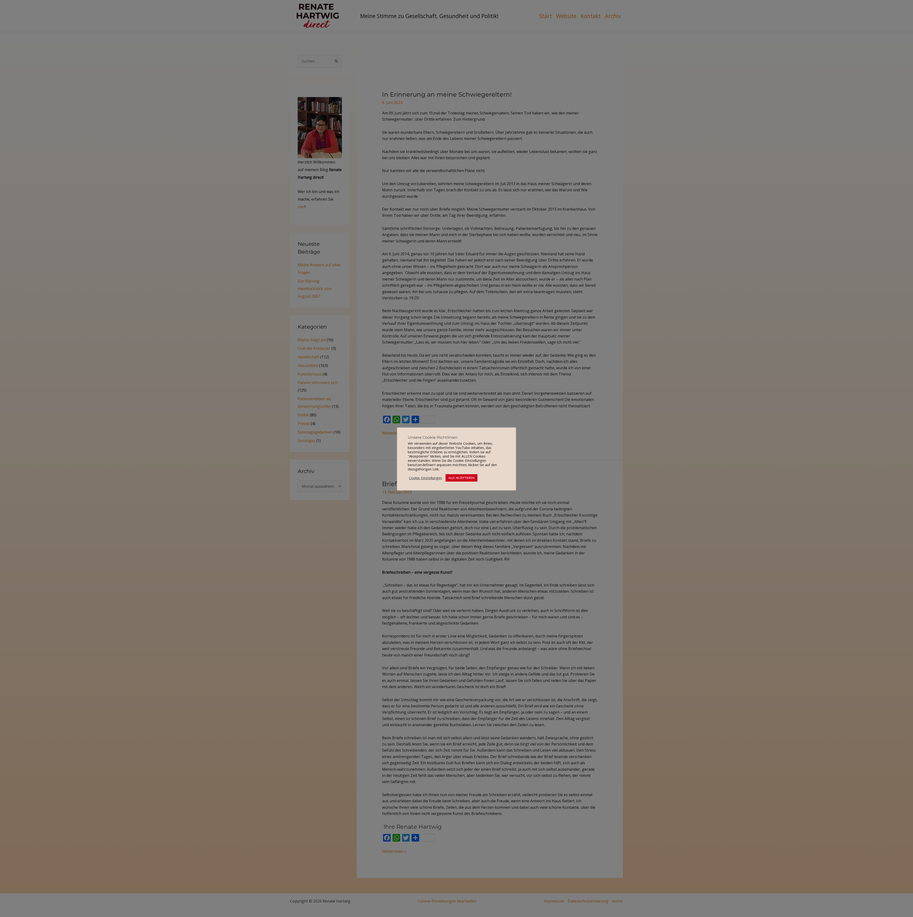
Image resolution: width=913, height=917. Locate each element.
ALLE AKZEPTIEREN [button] (461, 478)
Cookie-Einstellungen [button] (425, 478)
